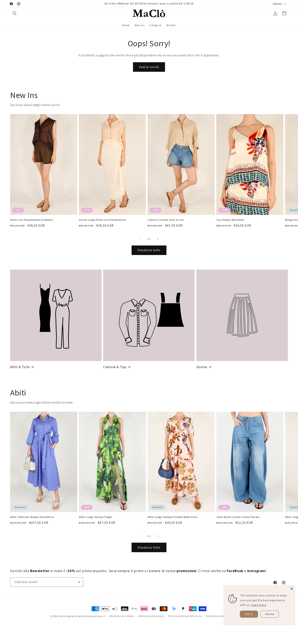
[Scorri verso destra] (157, 239)
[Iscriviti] (78, 582)
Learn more (258, 605)
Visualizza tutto (149, 250)
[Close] (292, 589)
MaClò (62, 616)
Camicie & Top (114, 366)
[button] (14, 13)
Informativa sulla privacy (151, 616)
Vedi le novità (149, 67)
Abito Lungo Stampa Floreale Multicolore (172, 517)
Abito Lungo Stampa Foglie (95, 517)
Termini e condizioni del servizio (185, 616)
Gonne (201, 366)
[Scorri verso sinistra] (140, 239)
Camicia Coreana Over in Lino (166, 220)
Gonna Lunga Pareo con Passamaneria (102, 220)
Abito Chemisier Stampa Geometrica (32, 517)
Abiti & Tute (20, 366)
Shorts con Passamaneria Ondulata (31, 220)
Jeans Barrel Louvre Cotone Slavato (238, 517)
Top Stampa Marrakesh (230, 220)
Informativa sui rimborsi (121, 616)
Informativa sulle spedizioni (220, 616)
